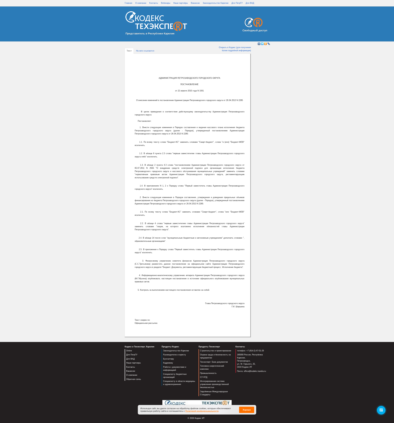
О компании (140, 3)
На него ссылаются (145, 51)
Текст (129, 51)
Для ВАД (250, 3)
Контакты (153, 3)
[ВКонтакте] (259, 44)
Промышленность (208, 373)
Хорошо (247, 410)
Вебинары (165, 3)
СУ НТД (203, 377)
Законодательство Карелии (215, 3)
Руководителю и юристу (174, 355)
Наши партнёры (180, 3)
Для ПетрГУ (237, 3)
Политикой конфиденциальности (202, 411)
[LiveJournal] (268, 44)
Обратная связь (133, 379)
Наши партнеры (133, 363)
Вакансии (195, 3)
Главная (128, 3)
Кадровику (168, 363)
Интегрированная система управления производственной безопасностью (214, 384)
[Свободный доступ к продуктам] (253, 23)
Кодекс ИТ (200, 418)
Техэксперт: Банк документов (214, 362)
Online (129, 350)
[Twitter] (262, 44)
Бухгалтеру (168, 359)
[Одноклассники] (265, 44)
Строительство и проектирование (215, 350)
